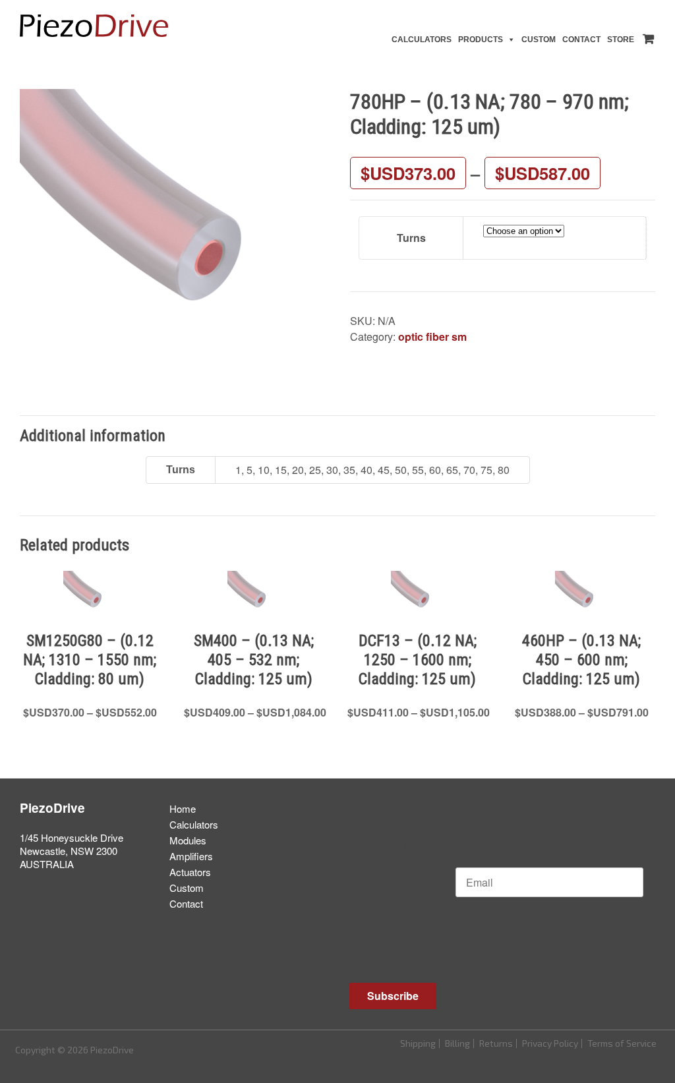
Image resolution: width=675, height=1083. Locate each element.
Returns (496, 1043)
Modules (187, 840)
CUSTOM (538, 39)
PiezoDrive (52, 808)
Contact (186, 903)
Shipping (418, 1043)
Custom (186, 887)
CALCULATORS (422, 39)
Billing (457, 1043)
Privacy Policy (550, 1043)
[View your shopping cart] (646, 36)
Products (480, 39)
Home (182, 808)
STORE (620, 39)
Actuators (190, 872)
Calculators (193, 824)
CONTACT (581, 39)
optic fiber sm (432, 336)
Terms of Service (622, 1043)
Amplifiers (191, 856)
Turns (411, 237)
